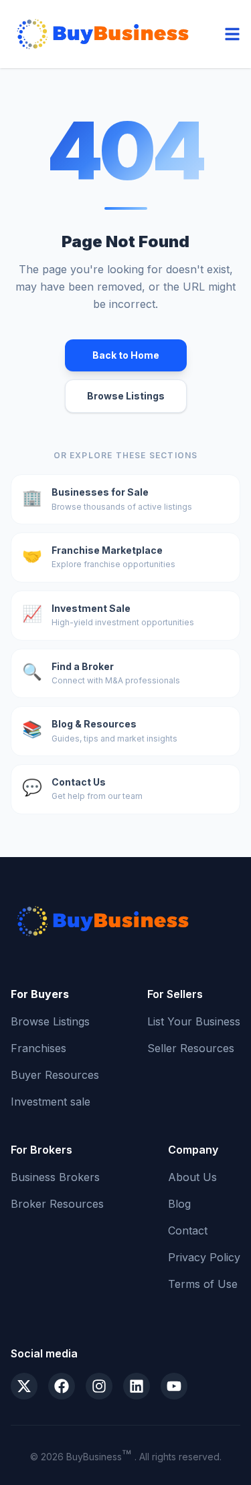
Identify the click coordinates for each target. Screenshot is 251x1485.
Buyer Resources (55, 1075)
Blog (179, 1203)
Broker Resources (57, 1203)
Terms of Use (203, 1284)
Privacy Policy (204, 1257)
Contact (187, 1230)
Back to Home (125, 355)
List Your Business (193, 1021)
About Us (192, 1177)
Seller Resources (190, 1048)
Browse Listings (126, 395)
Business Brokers (55, 1177)
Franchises (38, 1048)
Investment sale (50, 1101)
